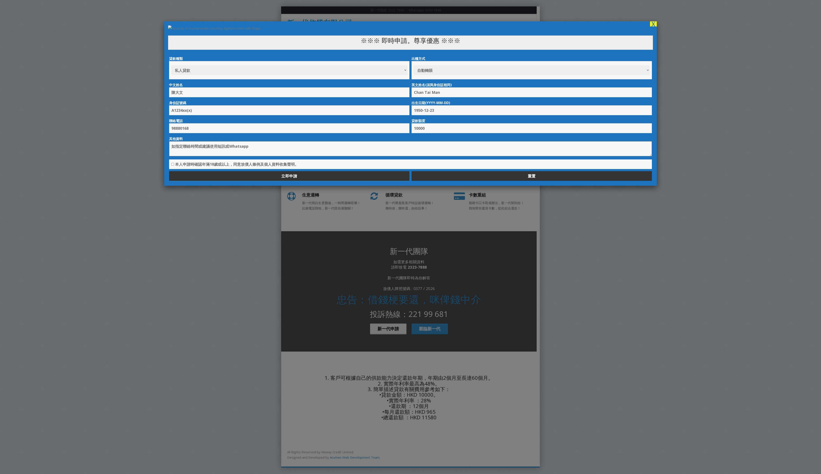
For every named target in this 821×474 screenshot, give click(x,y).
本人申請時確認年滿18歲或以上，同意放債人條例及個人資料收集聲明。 (236, 164)
